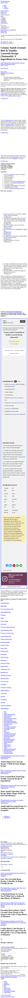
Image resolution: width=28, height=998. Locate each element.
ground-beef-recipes (9, 736)
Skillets (2, 618)
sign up (2, 2)
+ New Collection (5, 957)
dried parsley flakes (14, 188)
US (15, 381)
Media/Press (7, 984)
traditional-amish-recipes (10, 749)
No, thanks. (9, 41)
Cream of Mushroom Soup (6, 630)
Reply (4, 845)
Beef (5, 64)
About (5, 981)
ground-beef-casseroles (9, 735)
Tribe (2, 851)
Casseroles (21, 63)
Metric (19, 381)
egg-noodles (7, 729)
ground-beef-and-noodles (10, 733)
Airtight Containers (5, 690)
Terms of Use (7, 988)
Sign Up (6, 10)
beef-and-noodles (8, 720)
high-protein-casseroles (9, 739)
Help (5, 987)
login (6, 2)
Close (11, 957)
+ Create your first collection (8, 947)
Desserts (3, 907)
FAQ (5, 985)
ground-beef (7, 732)
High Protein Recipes (6, 63)
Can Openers (3, 684)
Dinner (2, 64)
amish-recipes (7, 717)
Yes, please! (3, 41)
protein (5, 743)
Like (2, 845)
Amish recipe (9, 120)
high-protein (7, 738)
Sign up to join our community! (8, 29)
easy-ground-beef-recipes (10, 726)
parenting (6, 8)
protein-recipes (7, 746)
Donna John (20, 843)
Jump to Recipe (4, 68)
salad (22, 158)
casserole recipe (9, 124)
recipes (5, 747)
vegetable (14, 158)
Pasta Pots (3, 696)
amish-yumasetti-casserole (10, 718)
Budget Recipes (11, 64)
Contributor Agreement (9, 991)
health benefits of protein (14, 95)
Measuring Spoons (5, 678)
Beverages (3, 925)
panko (8, 185)
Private (9, 955)
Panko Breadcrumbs (5, 642)
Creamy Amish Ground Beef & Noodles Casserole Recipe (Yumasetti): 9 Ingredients (13, 976)
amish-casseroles (8, 715)
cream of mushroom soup (19, 181)
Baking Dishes (4, 606)
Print (23, 321)
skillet (24, 214)
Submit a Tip (4, 12)
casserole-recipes (8, 724)
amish (5, 713)
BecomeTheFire (5, 847)
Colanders (3, 702)
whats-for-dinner (8, 751)
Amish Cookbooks (5, 708)
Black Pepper (4, 660)
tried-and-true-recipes (9, 750)
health (5, 6)
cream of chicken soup (18, 182)
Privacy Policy (7, 989)
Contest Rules (7, 992)
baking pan (6, 458)
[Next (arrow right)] (2, 867)
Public (4, 955)
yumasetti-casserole (8, 753)
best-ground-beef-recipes (10, 721)
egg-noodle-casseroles (9, 728)
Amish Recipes (15, 63)
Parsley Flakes (4, 648)
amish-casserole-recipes (9, 714)
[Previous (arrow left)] (1, 867)
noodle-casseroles (8, 742)
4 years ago (9, 845)
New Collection (8, 949)
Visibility (3, 954)
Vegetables (3, 876)
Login (2, 10)
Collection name (5, 951)
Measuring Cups (4, 672)
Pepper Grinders (4, 666)
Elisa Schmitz (4, 841)
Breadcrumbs (4, 654)
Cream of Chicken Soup (6, 636)
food (5, 5)
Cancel (11, 958)
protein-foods (7, 744)
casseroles (6, 725)
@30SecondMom (15, 579)
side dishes (15, 157)
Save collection (4, 958)
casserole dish (18, 229)
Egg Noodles (3, 624)
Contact (6, 982)
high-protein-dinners (9, 740)
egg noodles (11, 174)
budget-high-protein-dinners (10, 722)
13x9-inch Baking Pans (6, 612)
